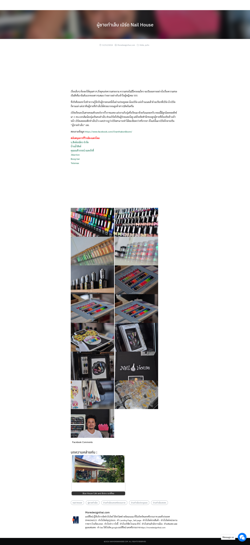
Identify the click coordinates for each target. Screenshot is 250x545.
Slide (142, 45)
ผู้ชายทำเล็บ (93, 502)
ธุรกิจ (147, 45)
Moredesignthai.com (126, 45)
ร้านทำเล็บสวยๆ (159, 502)
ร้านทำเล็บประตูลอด (139, 502)
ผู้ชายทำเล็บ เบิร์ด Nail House (125, 24)
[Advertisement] (125, 69)
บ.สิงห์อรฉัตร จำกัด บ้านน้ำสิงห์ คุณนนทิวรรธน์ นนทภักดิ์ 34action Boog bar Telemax (85, 151)
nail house (77, 502)
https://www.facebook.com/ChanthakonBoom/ (108, 131)
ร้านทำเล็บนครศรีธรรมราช (114, 502)
